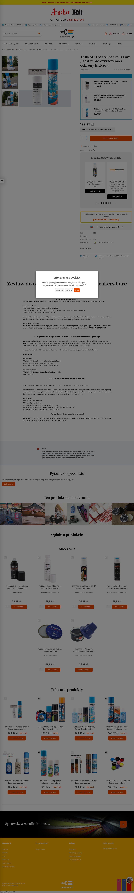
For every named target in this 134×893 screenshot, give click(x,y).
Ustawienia (59, 290)
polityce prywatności (77, 285)
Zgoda (77, 290)
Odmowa (69, 290)
